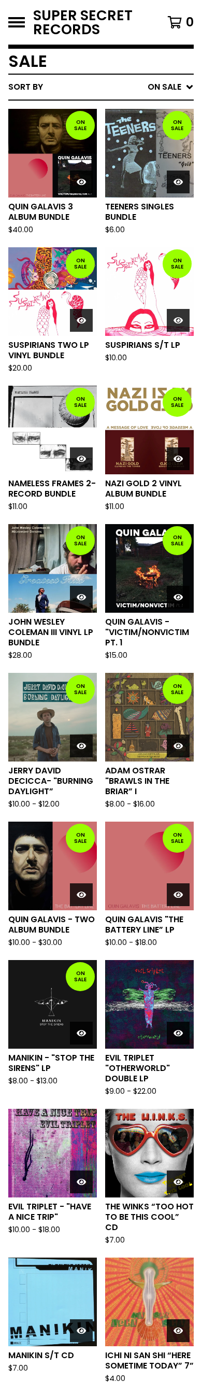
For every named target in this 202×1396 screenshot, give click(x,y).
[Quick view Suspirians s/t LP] (178, 320)
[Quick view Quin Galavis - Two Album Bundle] (81, 894)
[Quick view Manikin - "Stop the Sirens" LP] (81, 1033)
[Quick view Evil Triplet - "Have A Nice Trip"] (81, 1182)
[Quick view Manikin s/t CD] (81, 1330)
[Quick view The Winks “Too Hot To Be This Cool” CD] (178, 1182)
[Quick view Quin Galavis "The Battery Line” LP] (178, 894)
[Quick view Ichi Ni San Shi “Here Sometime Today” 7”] (178, 1330)
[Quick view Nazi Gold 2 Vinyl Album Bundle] (178, 458)
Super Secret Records (83, 22)
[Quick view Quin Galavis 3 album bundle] (81, 182)
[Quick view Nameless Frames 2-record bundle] (81, 458)
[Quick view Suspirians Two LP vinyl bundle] (81, 320)
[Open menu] (16, 22)
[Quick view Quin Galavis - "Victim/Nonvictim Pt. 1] (178, 597)
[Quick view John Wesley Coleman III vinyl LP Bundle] (81, 597)
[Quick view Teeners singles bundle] (178, 182)
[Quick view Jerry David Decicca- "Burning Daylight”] (81, 746)
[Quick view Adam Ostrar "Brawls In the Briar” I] (178, 746)
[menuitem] (101, 87)
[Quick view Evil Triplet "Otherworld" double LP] (178, 1033)
